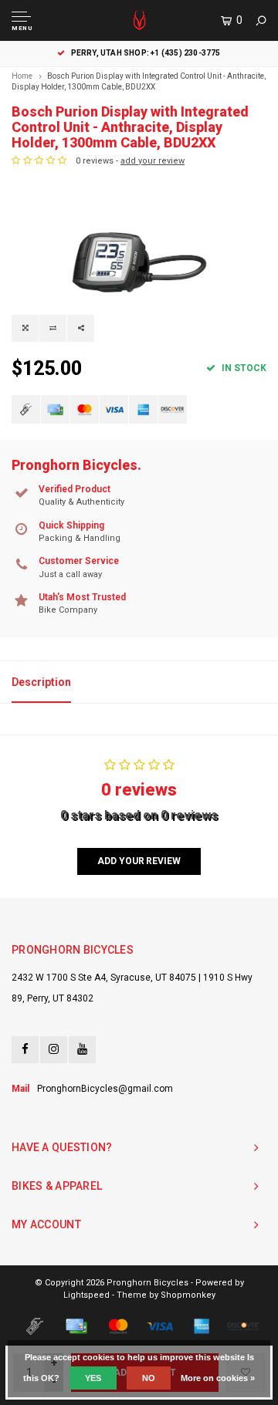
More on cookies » (218, 1378)
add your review (152, 161)
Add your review (138, 861)
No (148, 1378)
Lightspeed (86, 1295)
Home (22, 76)
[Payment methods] (26, 409)
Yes (93, 1378)
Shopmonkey (188, 1295)
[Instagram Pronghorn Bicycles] (53, 1049)
